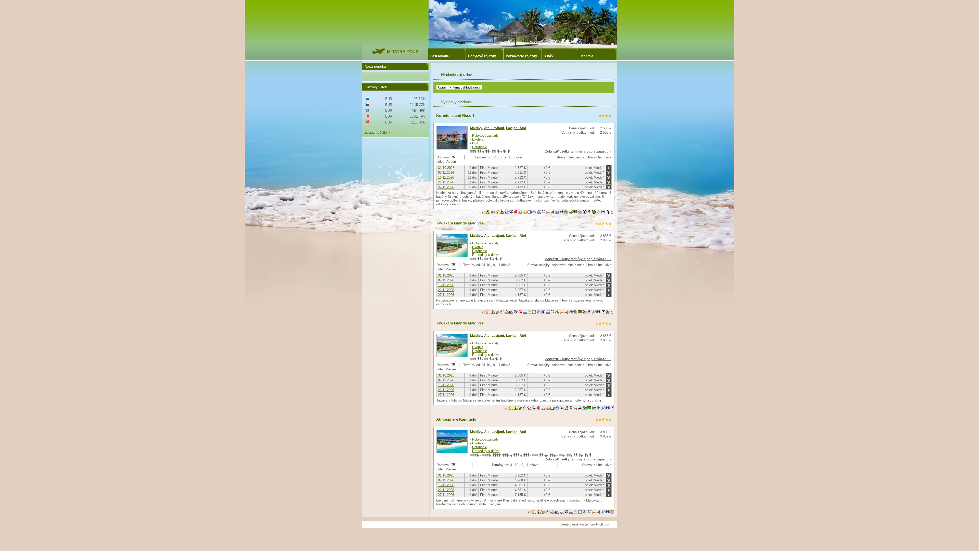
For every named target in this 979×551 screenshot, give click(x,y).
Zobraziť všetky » (378, 132)
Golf (475, 143)
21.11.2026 (446, 182)
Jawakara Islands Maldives (460, 223)
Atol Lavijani (494, 128)
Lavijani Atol (516, 128)
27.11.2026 (446, 187)
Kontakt (587, 56)
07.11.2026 (446, 172)
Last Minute (439, 56)
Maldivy (476, 128)
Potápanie (479, 147)
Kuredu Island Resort (455, 115)
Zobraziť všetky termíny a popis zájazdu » (578, 151)
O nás (548, 56)
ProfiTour (602, 524)
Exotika (477, 139)
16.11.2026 (446, 177)
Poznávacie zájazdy (521, 56)
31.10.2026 (446, 168)
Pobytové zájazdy (482, 56)
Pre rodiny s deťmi (485, 255)
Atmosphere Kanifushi (456, 419)
